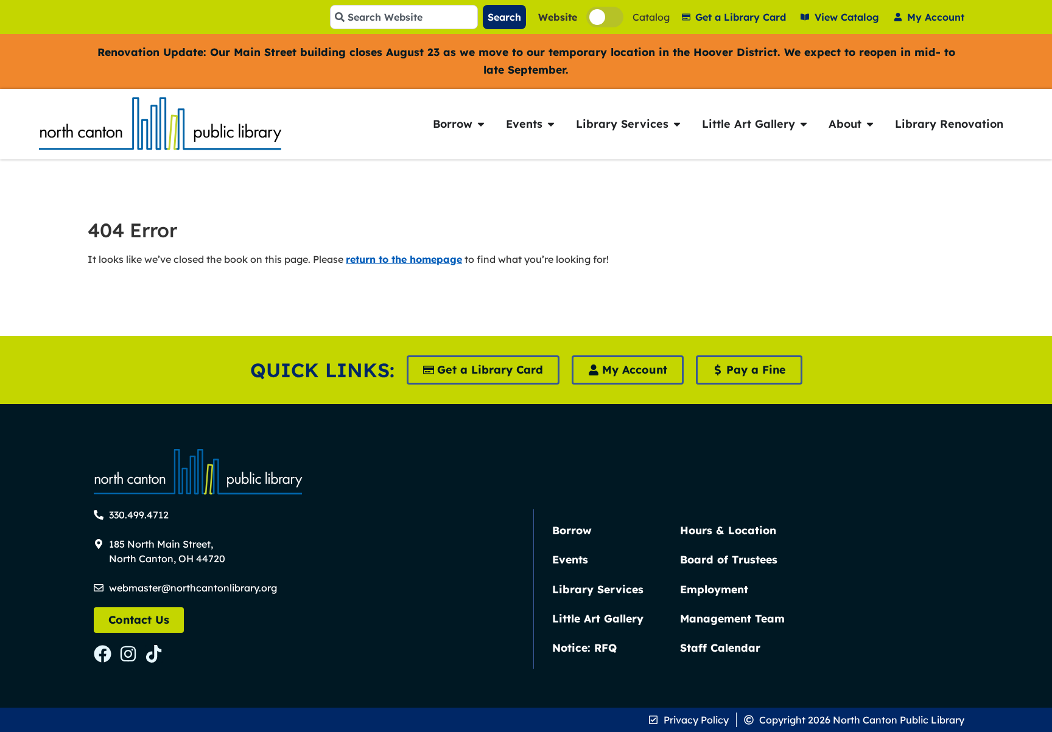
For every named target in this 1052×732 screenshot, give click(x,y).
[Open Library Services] (677, 124)
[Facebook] (102, 654)
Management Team (732, 618)
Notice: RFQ (584, 647)
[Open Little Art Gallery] (803, 124)
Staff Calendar (720, 647)
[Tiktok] (154, 654)
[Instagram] (128, 654)
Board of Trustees (728, 559)
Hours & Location (728, 530)
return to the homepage (404, 259)
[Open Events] (550, 124)
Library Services (597, 589)
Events (570, 559)
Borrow (572, 530)
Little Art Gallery (597, 618)
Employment (714, 589)
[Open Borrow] (480, 124)
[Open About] (869, 124)
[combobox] (404, 17)
